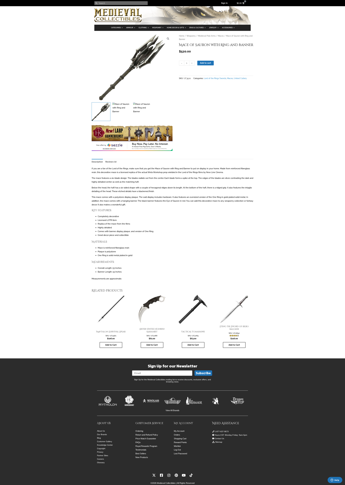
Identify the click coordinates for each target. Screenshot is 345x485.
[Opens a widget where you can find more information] (334, 480)
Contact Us (219, 438)
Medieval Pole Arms (207, 36)
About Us (101, 431)
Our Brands (102, 434)
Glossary (101, 462)
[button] (168, 38)
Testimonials (140, 450)
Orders (177, 435)
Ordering (139, 431)
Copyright (101, 448)
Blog (99, 438)
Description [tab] (97, 162)
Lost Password (180, 453)
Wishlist (177, 446)
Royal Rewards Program (146, 446)
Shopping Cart (180, 438)
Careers (100, 459)
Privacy (100, 452)
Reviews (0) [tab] (111, 162)
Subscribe (203, 373)
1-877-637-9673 (222, 431)
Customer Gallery (104, 441)
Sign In (224, 3)
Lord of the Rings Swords (215, 78)
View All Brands (172, 410)
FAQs (138, 442)
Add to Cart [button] (111, 345)
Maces (221, 36)
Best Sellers (140, 453)
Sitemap (218, 442)
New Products (141, 457)
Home (181, 36)
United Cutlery (240, 78)
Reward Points (180, 442)
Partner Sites (102, 455)
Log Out (177, 450)
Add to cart (205, 63)
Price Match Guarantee (145, 438)
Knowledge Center (105, 445)
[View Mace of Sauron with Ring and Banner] (101, 111)
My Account (179, 431)
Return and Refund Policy (146, 435)
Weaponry (191, 36)
